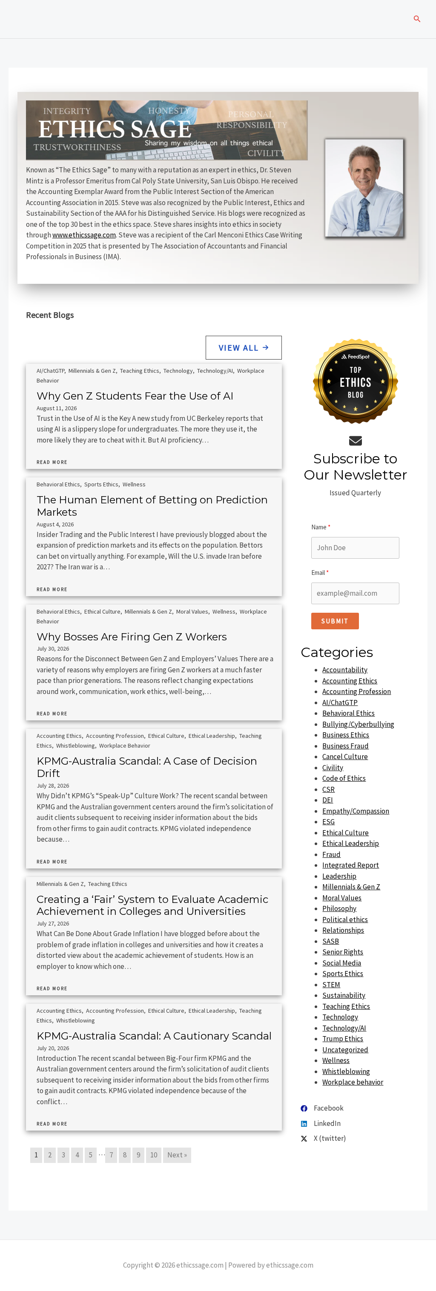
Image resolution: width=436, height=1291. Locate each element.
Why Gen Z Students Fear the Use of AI (135, 396)
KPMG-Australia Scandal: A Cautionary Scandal (154, 1036)
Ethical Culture (102, 611)
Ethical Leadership (212, 736)
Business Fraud (345, 746)
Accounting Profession (115, 736)
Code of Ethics (344, 778)
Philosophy (339, 908)
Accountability (344, 669)
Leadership (339, 876)
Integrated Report (350, 865)
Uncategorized (345, 1049)
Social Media (341, 963)
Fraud (331, 854)
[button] (417, 19)
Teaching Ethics (139, 370)
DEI (327, 800)
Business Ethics (345, 735)
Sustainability (343, 995)
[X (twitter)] (323, 1138)
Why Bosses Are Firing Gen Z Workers (132, 637)
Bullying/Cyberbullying (358, 724)
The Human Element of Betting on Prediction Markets (152, 506)
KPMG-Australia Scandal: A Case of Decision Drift (147, 767)
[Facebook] (322, 1108)
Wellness (134, 484)
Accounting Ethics (59, 736)
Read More (52, 462)
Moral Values (192, 611)
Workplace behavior (124, 745)
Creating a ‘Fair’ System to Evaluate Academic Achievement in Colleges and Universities (152, 905)
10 (153, 1155)
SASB (330, 941)
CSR (328, 789)
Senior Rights (342, 952)
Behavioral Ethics (58, 484)
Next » (177, 1155)
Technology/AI (215, 370)
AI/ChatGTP (50, 370)
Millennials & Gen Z (92, 370)
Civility (332, 767)
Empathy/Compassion (355, 811)
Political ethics (345, 919)
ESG (328, 821)
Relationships (343, 930)
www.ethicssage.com (84, 235)
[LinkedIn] (321, 1123)
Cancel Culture (345, 756)
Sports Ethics (101, 484)
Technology (178, 370)
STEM (331, 984)
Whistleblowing (75, 745)
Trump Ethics (342, 1038)
